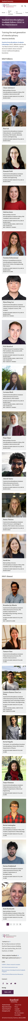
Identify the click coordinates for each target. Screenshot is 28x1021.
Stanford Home (6, 1005)
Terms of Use (18, 1005)
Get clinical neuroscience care (10, 967)
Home (3, 12)
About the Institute (10, 12)
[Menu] (22, 6)
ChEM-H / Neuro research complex (11, 964)
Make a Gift (7, 992)
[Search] (25, 6)
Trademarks (17, 1011)
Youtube (15, 983)
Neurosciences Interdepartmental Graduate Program (13, 970)
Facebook (3, 983)
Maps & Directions (6, 1007)
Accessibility (18, 1015)
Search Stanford (6, 1009)
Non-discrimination (19, 1013)
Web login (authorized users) (11, 958)
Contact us (5, 942)
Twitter (11, 983)
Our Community (19, 12)
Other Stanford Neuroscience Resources (12, 974)
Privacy (16, 1007)
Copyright (17, 1009)
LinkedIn (7, 983)
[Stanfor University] (7, 1)
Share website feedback (9, 956)
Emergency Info (6, 1011)
